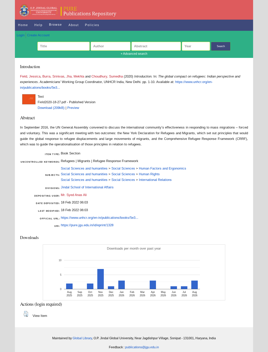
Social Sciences (123, 168)
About (73, 25)
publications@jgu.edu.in (142, 347)
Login (21, 35)
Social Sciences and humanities (84, 168)
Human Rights (149, 174)
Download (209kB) (51, 108)
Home (23, 25)
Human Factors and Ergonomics (162, 168)
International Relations (155, 180)
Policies (92, 25)
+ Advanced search (134, 53)
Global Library (82, 338)
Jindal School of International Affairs (87, 187)
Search (221, 46)
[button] (26, 314)
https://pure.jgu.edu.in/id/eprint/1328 (87, 225)
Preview (73, 108)
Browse (55, 24)
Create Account (38, 35)
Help (38, 25)
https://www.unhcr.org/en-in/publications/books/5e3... (99, 218)
